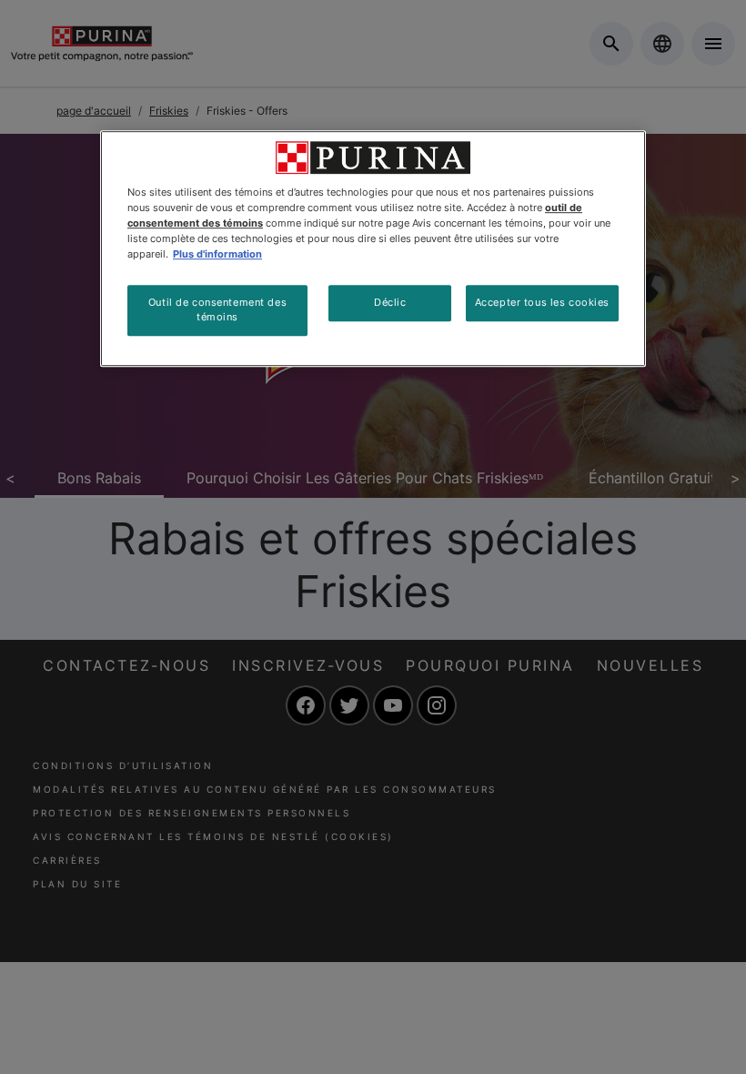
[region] (373, 248)
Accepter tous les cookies (542, 302)
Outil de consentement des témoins (217, 309)
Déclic (390, 302)
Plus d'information (217, 254)
